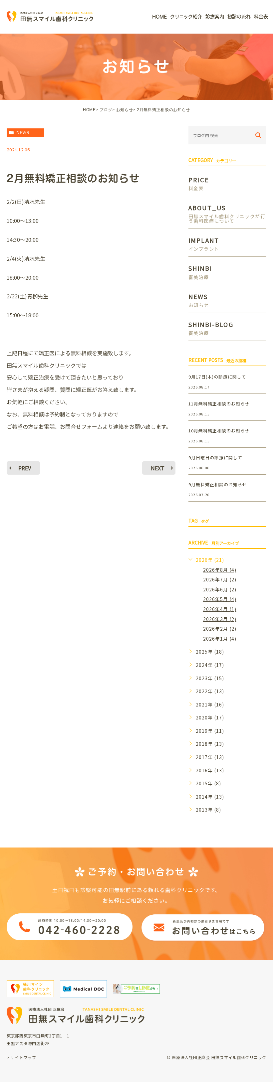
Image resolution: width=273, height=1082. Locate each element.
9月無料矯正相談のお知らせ (217, 484)
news (22, 132)
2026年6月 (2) (219, 589)
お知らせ (124, 109)
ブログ (106, 109)
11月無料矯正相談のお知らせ (218, 403)
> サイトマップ (21, 1057)
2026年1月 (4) (219, 638)
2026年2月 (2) (219, 628)
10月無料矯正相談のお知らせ (218, 430)
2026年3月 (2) (219, 619)
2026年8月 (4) (219, 569)
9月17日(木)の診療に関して (217, 377)
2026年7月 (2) (219, 579)
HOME (89, 109)
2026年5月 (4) (219, 599)
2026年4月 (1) (219, 609)
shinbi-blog (210, 327)
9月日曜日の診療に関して (215, 457)
